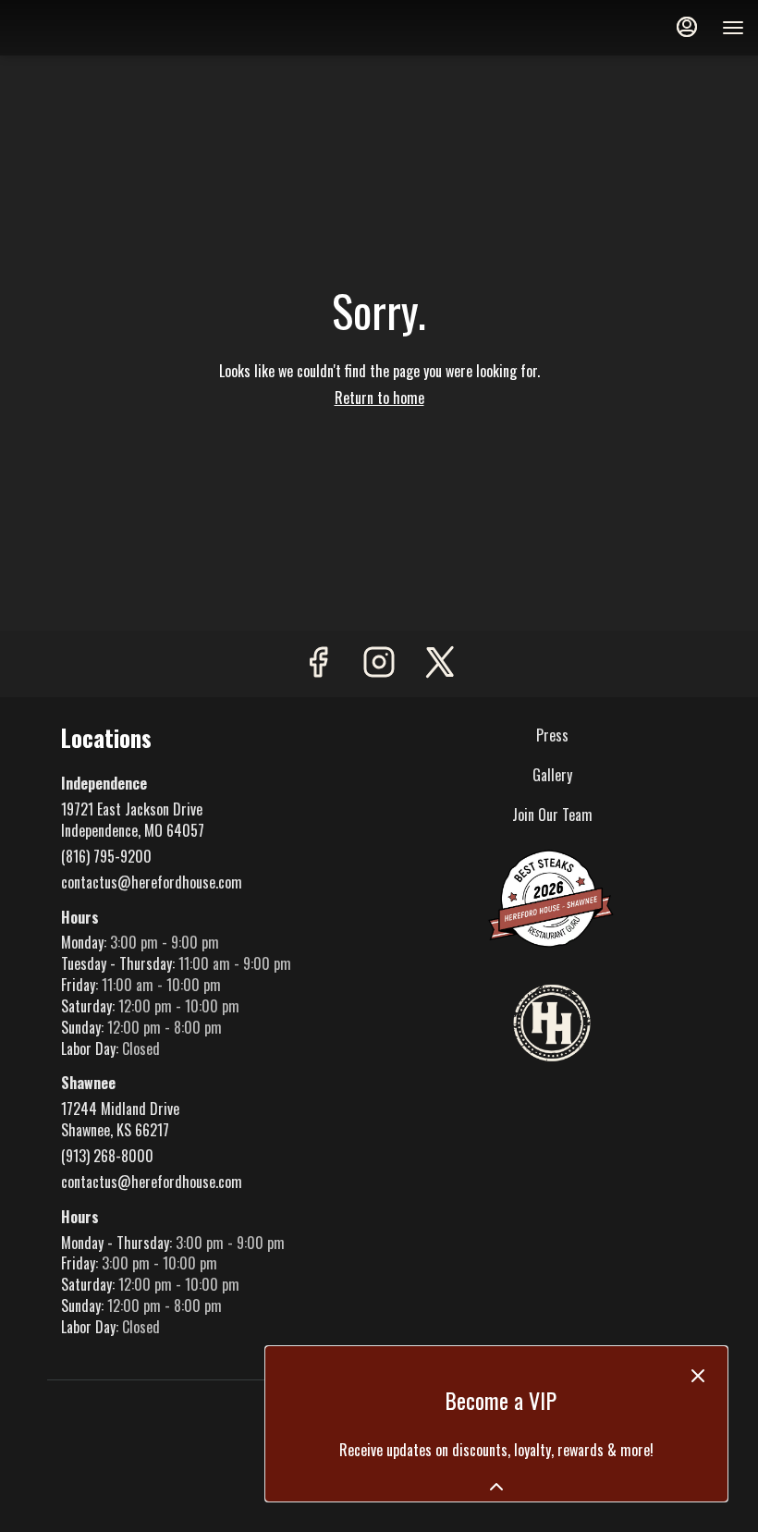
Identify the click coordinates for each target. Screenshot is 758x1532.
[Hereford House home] (97, 28)
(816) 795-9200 (106, 856)
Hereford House (552, 1024)
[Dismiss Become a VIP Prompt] (698, 1376)
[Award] (552, 897)
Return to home (379, 397)
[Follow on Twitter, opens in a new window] (440, 663)
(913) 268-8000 (107, 1156)
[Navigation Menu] (733, 27)
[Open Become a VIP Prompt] (496, 1487)
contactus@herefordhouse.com (151, 882)
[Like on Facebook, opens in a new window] (318, 663)
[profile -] (687, 27)
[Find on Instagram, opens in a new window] (379, 663)
